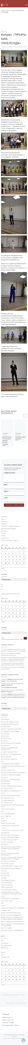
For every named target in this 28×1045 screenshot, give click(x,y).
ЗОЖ (2, 761)
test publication (9, 685)
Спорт (3, 896)
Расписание (5, 875)
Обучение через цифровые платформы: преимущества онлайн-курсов (11, 654)
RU (2, 587)
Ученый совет (6, 910)
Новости (8, 10)
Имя (6, 484)
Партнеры (4, 844)
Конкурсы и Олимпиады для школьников (10, 780)
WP (10, 1038)
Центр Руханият (6, 928)
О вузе (3, 828)
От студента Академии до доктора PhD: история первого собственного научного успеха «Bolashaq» (13, 650)
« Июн (2, 568)
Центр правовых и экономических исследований (13, 924)
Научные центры (6, 802)
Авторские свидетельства (10, 722)
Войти (2, 940)
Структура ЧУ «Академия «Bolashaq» (10, 526)
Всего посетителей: (8, 1025)
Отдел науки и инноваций (10, 835)
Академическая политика (10, 724)
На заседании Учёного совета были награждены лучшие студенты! (13, 668)
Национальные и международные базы (12, 805)
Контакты (3, 533)
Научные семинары (7, 800)
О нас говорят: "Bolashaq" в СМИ (12, 830)
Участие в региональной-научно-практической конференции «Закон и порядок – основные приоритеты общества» (13, 695)
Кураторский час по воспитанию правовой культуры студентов (7, 440)
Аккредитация (6, 726)
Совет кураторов (7, 887)
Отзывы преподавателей (9, 837)
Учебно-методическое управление (13, 908)
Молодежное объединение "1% (11, 791)
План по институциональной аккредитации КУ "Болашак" (11, 847)
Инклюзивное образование (10, 764)
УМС (2, 903)
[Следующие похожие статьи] (25, 415)
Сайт (6, 497)
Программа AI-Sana (7, 863)
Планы (3, 851)
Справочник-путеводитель (10, 898)
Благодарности (5, 538)
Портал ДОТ (4, 516)
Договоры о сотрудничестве (11, 754)
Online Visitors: (6, 1017)
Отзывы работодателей (9, 840)
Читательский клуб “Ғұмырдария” (12, 930)
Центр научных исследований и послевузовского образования (12, 918)
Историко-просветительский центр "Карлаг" (13, 767)
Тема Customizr (21, 1038)
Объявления (4, 521)
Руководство (4, 524)
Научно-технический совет (10, 795)
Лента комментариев (6, 945)
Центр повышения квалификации (12, 921)
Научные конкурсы (7, 798)
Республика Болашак (8, 880)
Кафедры (3, 535)
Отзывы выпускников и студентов (9, 540)
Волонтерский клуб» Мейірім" (11, 743)
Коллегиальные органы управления (13, 772)
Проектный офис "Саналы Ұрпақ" (12, 866)
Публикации (5, 873)
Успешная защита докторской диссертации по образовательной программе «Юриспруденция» (13, 664)
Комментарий (10, 473)
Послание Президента (8, 861)
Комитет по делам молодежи (11, 775)
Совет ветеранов (7, 885)
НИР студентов (6, 816)
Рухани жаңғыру (6, 882)
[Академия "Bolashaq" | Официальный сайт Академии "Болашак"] (4, 5)
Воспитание (5, 745)
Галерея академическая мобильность (10, 593)
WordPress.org (4, 948)
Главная (3, 10)
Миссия (3, 952)
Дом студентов (6, 756)
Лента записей (4, 943)
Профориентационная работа (20, 438)
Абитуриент (5, 719)
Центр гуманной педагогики (10, 912)
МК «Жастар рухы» (7, 788)
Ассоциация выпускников (10, 731)
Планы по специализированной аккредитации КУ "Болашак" (12, 858)
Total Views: (5, 1022)
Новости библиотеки (8, 823)
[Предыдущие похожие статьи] (21, 415)
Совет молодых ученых (9, 890)
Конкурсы (4, 777)
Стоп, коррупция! (7, 901)
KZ (1, 584)
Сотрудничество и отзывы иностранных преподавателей (11, 893)
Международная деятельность (11, 786)
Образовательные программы (8, 528)
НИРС (2, 818)
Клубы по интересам (8, 770)
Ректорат (4, 878)
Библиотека (4, 531)
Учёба (3, 905)
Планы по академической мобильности (10, 854)
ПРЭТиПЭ (4, 871)
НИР (2, 811)
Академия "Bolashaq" (7, 46)
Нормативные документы (9, 825)
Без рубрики (5, 733)
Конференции (5, 783)
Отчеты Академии (7, 842)
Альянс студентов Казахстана (11, 729)
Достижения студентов (9, 759)
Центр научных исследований (11, 915)
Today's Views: (6, 1020)
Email (6, 491)
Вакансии (4, 741)
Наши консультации (8, 809)
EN (2, 589)
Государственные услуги (9, 752)
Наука (3, 793)
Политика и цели (5, 957)
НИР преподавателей (8, 814)
